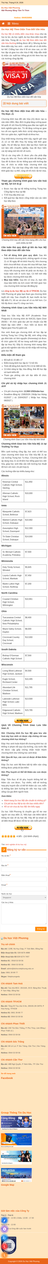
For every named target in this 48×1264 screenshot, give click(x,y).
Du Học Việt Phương (10, 8)
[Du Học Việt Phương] (3, 23)
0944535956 (27, 18)
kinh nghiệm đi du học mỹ (16, 844)
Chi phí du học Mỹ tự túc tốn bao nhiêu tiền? (24, 803)
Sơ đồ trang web (8, 1073)
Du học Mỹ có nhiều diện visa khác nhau (20, 34)
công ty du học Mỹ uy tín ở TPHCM (21, 291)
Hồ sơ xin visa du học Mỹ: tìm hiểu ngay (22, 807)
